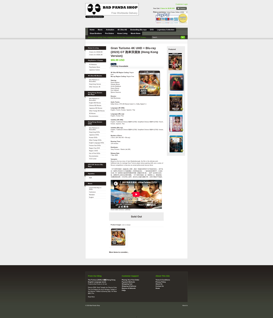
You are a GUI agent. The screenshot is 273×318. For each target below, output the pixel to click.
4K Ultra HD (122, 30)
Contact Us (160, 286)
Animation (110, 30)
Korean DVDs (93, 137)
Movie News (135, 33)
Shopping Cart (127, 284)
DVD (152, 30)
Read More (91, 297)
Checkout (181, 8)
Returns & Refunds (129, 288)
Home (92, 30)
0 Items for (167, 8)
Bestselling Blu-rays (138, 30)
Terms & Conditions (163, 280)
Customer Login (182, 4)
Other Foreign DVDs (95, 140)
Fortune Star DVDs (95, 145)
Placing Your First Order (130, 280)
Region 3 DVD (93, 151)
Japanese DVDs (94, 135)
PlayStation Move (94, 67)
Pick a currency (159, 12)
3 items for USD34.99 (95, 52)
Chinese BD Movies (95, 105)
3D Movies (92, 113)
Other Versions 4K (94, 87)
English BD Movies (95, 103)
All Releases (93, 64)
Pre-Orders (109, 33)
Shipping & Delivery (129, 286)
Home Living (122, 33)
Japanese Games (94, 70)
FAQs (124, 290)
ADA (90, 178)
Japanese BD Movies (95, 108)
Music (100, 30)
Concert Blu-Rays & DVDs (95, 188)
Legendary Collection (165, 30)
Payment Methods (128, 282)
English (91, 197)
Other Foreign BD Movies (97, 111)
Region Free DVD (94, 148)
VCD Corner (92, 159)
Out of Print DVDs (94, 153)
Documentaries (93, 116)
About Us (159, 284)
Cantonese (92, 192)
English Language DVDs (96, 143)
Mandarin (92, 194)
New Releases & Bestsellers (94, 80)
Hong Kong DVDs (94, 132)
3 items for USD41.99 (95, 54)
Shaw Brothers (96, 33)
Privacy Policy (161, 282)
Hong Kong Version (95, 84)
